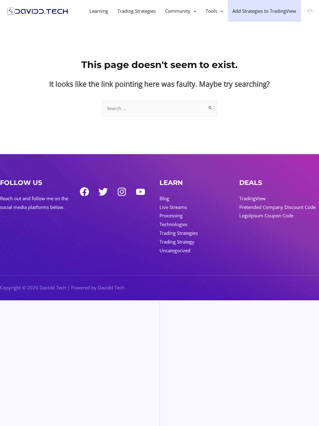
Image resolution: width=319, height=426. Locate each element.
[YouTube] (140, 191)
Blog (164, 198)
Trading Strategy (177, 242)
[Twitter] (103, 191)
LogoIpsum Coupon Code (266, 215)
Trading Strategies (179, 233)
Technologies (174, 224)
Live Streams (173, 207)
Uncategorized (175, 250)
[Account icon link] (310, 11)
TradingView (252, 198)
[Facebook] (84, 191)
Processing (171, 215)
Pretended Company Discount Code (277, 207)
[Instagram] (121, 191)
